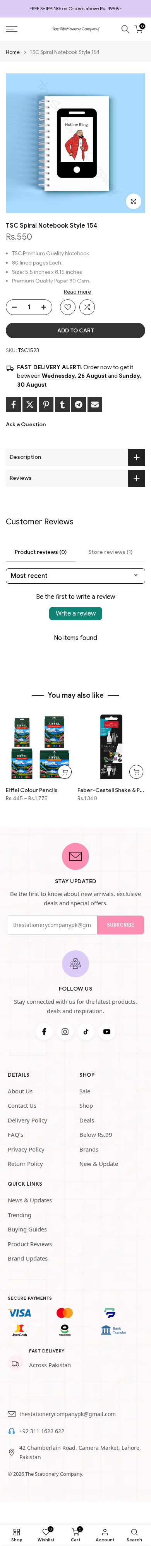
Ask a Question (26, 424)
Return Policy (25, 1163)
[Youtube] (106, 1031)
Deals (86, 1120)
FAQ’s (15, 1134)
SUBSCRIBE (120, 925)
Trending (19, 1215)
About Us (20, 1091)
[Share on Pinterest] (46, 404)
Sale (84, 1091)
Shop (86, 1105)
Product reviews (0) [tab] (41, 551)
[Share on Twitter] (30, 404)
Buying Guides (27, 1229)
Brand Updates (28, 1258)
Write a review (76, 613)
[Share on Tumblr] (62, 404)
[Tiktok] (85, 1031)
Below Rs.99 (95, 1134)
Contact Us (22, 1105)
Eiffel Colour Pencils (32, 790)
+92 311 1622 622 (41, 1431)
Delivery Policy (27, 1120)
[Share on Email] (95, 404)
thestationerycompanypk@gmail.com (67, 1414)
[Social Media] (44, 1031)
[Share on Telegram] (78, 404)
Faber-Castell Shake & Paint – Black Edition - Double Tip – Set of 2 (111, 790)
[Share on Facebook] (13, 404)
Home (13, 52)
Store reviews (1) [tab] (110, 551)
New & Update (98, 1163)
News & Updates (30, 1200)
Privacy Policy (26, 1149)
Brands (88, 1149)
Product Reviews (30, 1244)
